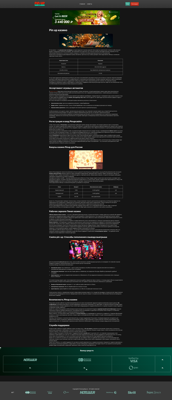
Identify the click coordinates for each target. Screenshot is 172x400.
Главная (82, 4)
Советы (89, 4)
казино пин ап (53, 91)
